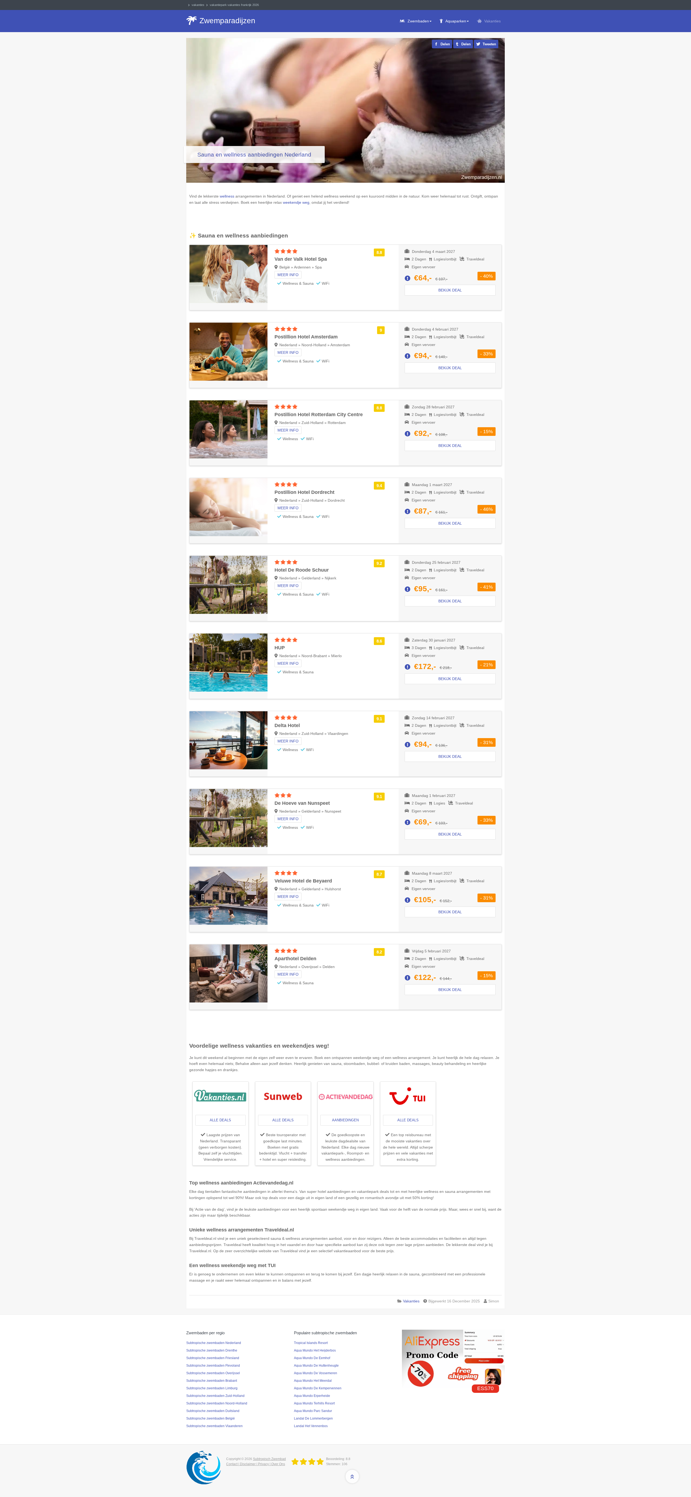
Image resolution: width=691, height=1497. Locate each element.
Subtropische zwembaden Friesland (212, 1358)
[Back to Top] (352, 1476)
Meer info (288, 275)
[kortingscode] (453, 1358)
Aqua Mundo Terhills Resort (314, 1403)
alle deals (220, 1120)
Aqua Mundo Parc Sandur (313, 1411)
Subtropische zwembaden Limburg (212, 1388)
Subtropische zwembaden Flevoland (213, 1365)
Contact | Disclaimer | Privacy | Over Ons (255, 1464)
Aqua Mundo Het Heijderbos (315, 1350)
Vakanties (492, 21)
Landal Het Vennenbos (311, 1426)
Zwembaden (418, 21)
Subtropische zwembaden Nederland (213, 1343)
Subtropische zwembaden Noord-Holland (216, 1403)
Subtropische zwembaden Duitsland (212, 1411)
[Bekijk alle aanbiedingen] (220, 1096)
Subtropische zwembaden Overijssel (213, 1373)
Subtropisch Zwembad (269, 1459)
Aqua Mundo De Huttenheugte (316, 1365)
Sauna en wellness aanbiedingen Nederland (254, 154)
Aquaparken (455, 21)
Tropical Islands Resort (311, 1343)
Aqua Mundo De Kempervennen (317, 1388)
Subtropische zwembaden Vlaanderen (214, 1426)
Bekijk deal (450, 290)
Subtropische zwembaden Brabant (211, 1381)
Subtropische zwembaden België (210, 1418)
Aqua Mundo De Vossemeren (315, 1373)
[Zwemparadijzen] (308, 1462)
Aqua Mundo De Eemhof (312, 1358)
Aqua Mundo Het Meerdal (313, 1381)
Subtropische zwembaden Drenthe (211, 1350)
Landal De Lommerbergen (313, 1418)
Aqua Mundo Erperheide (312, 1396)
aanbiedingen (345, 1120)
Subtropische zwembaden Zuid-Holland (215, 1396)
